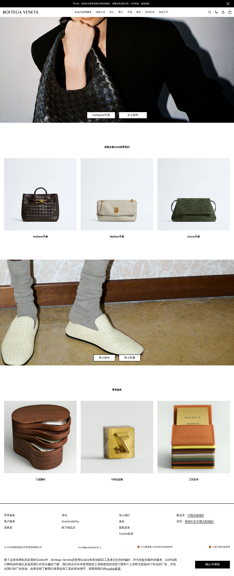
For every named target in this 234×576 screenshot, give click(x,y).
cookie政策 (113, 569)
